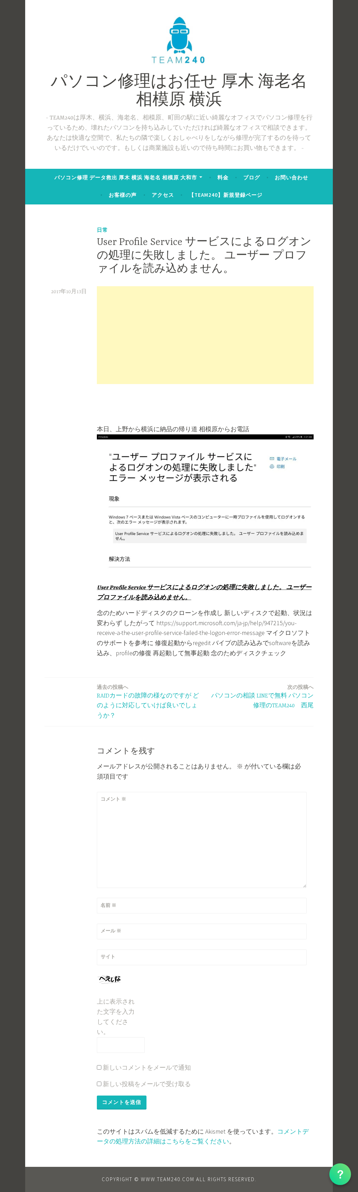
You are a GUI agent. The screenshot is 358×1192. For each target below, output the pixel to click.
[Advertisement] (205, 335)
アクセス (163, 195)
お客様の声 (123, 195)
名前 (108, 905)
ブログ (251, 177)
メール (111, 930)
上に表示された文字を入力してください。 (116, 1016)
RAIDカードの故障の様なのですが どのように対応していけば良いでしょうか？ (148, 702)
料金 (223, 177)
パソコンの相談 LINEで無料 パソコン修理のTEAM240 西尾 (262, 696)
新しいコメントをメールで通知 (147, 1067)
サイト (108, 956)
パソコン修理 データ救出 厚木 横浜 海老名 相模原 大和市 (126, 177)
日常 (102, 229)
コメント (113, 799)
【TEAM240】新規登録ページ (226, 195)
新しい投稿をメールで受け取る (147, 1084)
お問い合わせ (291, 177)
